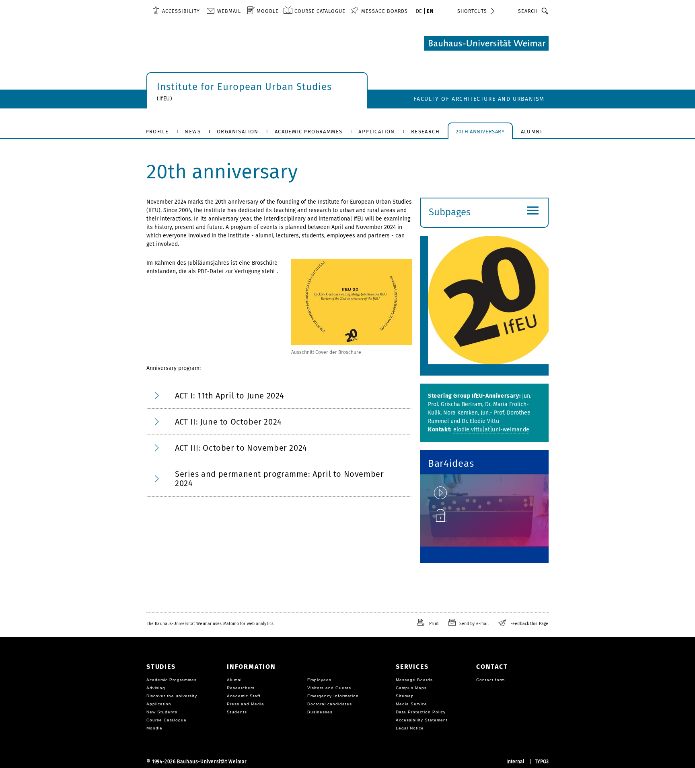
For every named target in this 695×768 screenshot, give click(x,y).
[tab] (279, 396)
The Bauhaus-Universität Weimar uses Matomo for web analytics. (210, 623)
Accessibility (181, 11)
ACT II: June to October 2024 (228, 422)
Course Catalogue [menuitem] (319, 11)
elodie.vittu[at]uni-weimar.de (491, 429)
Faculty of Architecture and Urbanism (479, 99)
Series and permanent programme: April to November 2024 (279, 478)
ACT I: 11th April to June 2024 (229, 395)
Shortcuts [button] (472, 11)
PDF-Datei (210, 271)
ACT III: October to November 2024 (241, 448)
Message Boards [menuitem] (384, 11)
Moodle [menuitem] (268, 11)
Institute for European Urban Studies (244, 86)
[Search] (545, 11)
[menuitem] (176, 11)
